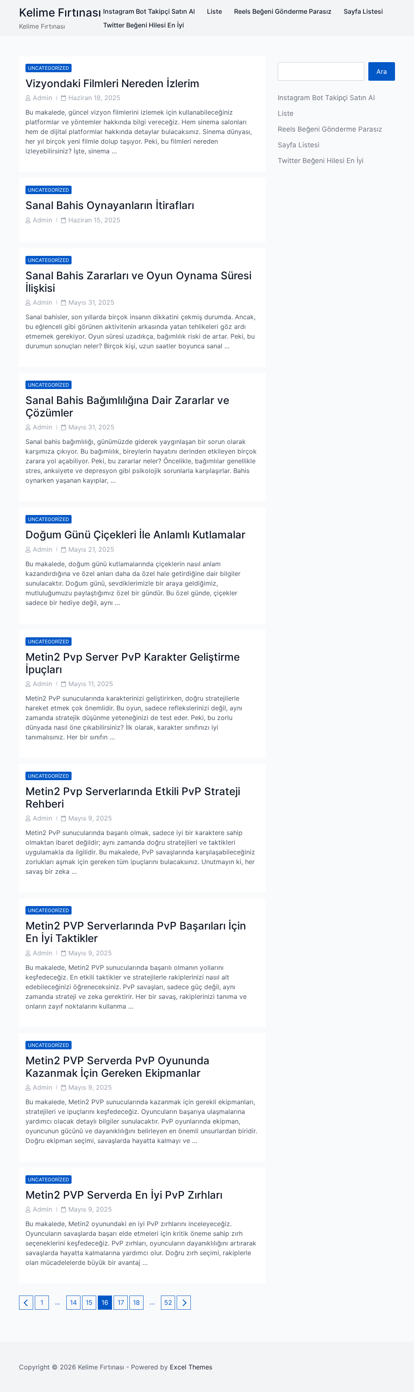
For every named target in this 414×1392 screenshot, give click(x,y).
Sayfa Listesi (363, 11)
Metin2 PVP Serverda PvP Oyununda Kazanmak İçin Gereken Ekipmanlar (117, 1066)
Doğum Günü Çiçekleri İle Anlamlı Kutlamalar (135, 534)
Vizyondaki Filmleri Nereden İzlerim (112, 83)
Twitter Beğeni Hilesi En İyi (143, 25)
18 (138, 1302)
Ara (381, 71)
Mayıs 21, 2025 (91, 549)
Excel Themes (191, 1367)
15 (90, 1302)
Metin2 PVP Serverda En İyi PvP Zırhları (123, 1195)
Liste (214, 11)
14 (75, 1302)
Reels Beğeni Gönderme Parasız (283, 11)
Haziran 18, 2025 (94, 98)
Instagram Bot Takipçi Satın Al (149, 11)
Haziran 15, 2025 (94, 220)
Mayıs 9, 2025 (90, 818)
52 (169, 1302)
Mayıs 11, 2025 (90, 684)
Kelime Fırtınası (60, 12)
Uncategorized (48, 68)
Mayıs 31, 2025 (91, 302)
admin (42, 98)
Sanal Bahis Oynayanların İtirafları (109, 205)
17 (122, 1302)
